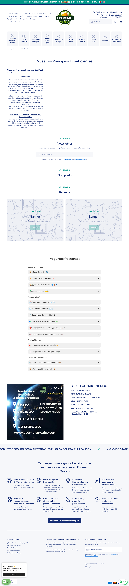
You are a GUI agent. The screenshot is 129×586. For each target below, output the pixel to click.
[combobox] (100, 21)
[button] (121, 22)
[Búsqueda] (91, 21)
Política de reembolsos (14, 553)
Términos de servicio (13, 550)
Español (11, 582)
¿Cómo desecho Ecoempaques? (17, 543)
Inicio (8, 49)
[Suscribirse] (90, 154)
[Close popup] (25, 564)
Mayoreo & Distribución (111, 15)
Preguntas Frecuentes (14, 545)
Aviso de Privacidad (13, 548)
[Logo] (64, 18)
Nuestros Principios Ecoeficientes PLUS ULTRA (25, 71)
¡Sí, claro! (14, 574)
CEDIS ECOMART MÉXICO (89, 386)
